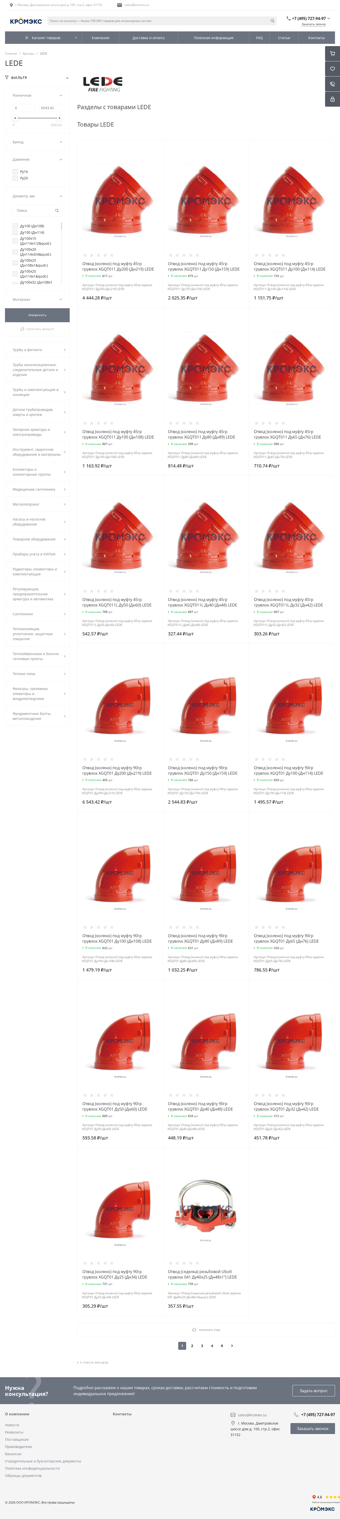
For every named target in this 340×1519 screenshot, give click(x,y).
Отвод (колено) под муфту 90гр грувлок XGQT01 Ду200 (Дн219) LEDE (117, 770)
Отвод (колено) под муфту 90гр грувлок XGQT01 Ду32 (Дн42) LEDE (286, 1106)
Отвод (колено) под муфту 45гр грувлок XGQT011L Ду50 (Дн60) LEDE (117, 602)
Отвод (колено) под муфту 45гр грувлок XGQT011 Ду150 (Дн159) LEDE (204, 266)
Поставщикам (17, 1439)
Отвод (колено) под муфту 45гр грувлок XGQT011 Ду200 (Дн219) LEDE (118, 266)
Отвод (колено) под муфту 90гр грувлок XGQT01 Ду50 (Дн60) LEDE (114, 1106)
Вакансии (13, 1453)
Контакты (122, 1413)
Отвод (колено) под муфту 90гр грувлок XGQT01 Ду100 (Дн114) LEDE (288, 770)
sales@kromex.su (136, 5)
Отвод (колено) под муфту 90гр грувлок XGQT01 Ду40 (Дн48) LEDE (200, 1106)
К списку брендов (94, 1362)
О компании (17, 1413)
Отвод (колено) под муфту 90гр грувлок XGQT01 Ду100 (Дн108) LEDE (117, 938)
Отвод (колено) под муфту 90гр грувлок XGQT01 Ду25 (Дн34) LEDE (114, 1274)
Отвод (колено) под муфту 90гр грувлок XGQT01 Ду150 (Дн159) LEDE (202, 770)
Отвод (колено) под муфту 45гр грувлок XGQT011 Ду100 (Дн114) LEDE (290, 266)
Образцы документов (23, 1475)
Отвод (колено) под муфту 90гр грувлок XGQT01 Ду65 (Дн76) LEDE (286, 938)
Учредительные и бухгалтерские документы (43, 1461)
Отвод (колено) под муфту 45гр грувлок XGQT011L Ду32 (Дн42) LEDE (288, 602)
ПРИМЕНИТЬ (37, 315)
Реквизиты (14, 1432)
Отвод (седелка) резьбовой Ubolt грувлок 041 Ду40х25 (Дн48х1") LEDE (202, 1274)
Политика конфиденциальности (32, 1468)
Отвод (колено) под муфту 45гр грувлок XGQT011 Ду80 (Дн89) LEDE (201, 434)
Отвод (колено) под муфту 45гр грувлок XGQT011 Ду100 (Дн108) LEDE (118, 434)
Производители (18, 1446)
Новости (12, 1425)
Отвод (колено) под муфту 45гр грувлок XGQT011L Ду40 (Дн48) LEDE (202, 602)
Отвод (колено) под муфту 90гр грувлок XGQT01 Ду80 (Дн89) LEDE (200, 938)
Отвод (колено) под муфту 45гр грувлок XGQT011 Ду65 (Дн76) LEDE (287, 434)
